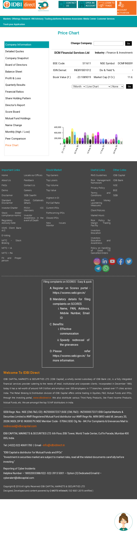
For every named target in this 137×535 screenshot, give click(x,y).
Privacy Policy (98, 187)
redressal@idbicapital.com (20, 426)
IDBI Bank (118, 180)
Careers (28, 190)
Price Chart (11, 145)
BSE (115, 190)
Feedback (29, 180)
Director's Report (15, 105)
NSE (115, 185)
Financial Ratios (14, 91)
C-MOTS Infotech (58, 490)
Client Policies (98, 210)
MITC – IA (7, 247)
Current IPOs (52, 207)
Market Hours (97, 215)
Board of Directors (16, 64)
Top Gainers (52, 175)
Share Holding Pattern (18, 98)
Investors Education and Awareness (100, 240)
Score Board (12, 111)
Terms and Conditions (100, 193)
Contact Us (29, 185)
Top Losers (51, 180)
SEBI (115, 195)
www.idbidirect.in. (42, 397)
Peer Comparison (15, 138)
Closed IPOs (52, 217)
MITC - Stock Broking (11, 241)
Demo (5, 190)
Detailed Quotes (14, 51)
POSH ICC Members (34, 209)
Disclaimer (7, 195)
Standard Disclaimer (7, 201)
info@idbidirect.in (54, 445)
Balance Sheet (13, 71)
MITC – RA (7, 252)
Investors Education (96, 231)
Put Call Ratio (53, 202)
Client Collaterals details (34, 201)
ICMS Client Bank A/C (11, 229)
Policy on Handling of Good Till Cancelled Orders (100, 250)
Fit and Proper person (11, 259)
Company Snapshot (17, 58)
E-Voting (6, 235)
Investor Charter (10, 207)
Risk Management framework (100, 181)
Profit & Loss (13, 78)
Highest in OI (52, 197)
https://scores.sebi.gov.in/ (69, 292)
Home (5, 175)
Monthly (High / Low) (17, 131)
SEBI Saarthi (30, 195)
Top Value (51, 190)
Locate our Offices (33, 175)
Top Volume (52, 185)
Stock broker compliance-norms (11, 214)
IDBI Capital (119, 175)
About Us (6, 180)
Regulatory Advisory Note (9, 221)
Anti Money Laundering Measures (100, 203)
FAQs (4, 185)
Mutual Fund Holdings (18, 118)
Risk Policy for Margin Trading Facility (100, 223)
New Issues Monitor (56, 224)
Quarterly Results (15, 85)
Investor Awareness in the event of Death (34, 218)
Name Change (13, 125)
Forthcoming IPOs (55, 212)
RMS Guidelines (99, 175)
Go (128, 43)
